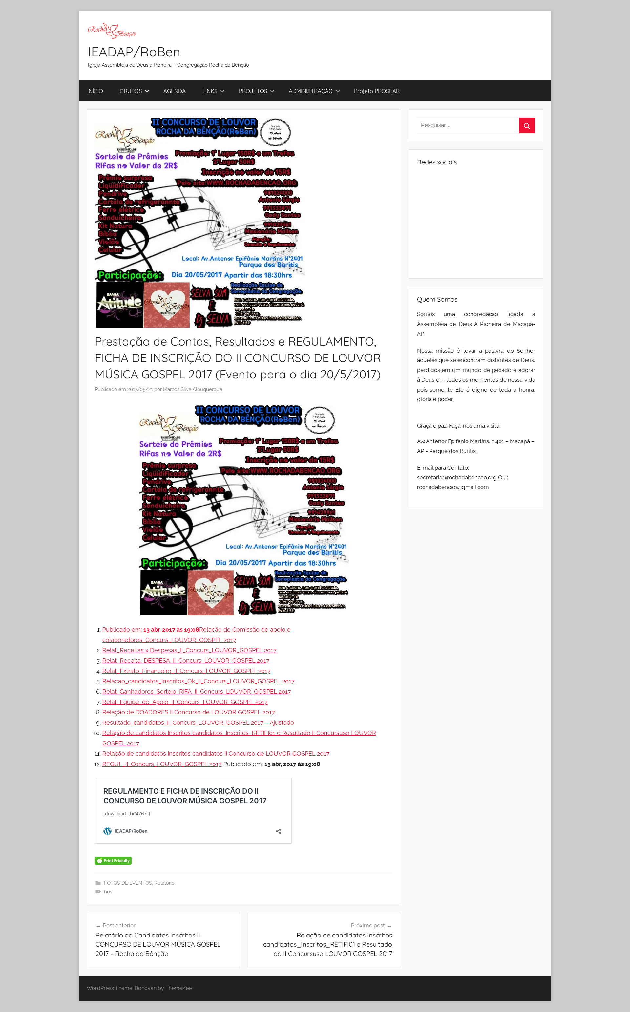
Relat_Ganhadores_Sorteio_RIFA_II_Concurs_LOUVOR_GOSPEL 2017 (196, 691)
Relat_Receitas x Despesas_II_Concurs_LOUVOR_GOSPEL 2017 (189, 650)
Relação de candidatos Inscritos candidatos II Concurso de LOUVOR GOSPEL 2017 (215, 753)
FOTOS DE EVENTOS (128, 883)
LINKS (210, 90)
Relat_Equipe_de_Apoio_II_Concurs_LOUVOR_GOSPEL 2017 (185, 702)
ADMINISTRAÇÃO (311, 90)
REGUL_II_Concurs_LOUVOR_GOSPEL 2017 (162, 764)
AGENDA (174, 90)
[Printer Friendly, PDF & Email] (113, 860)
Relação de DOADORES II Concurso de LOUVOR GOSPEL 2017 (188, 712)
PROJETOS (253, 90)
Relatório (164, 883)
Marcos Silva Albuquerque (192, 389)
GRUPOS (131, 90)
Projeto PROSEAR (377, 90)
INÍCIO (95, 90)
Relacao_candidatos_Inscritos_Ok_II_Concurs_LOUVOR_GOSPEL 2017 (198, 681)
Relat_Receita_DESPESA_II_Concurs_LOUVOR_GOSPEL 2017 (185, 660)
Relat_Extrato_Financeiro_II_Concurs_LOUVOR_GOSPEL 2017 (186, 670)
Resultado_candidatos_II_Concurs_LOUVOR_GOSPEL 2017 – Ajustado (198, 722)
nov (108, 891)
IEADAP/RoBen (134, 51)
